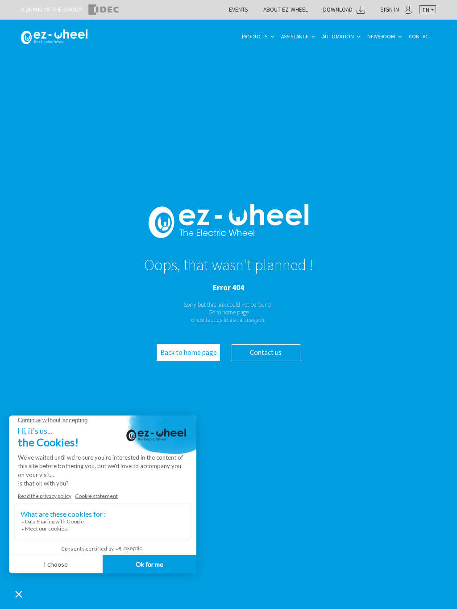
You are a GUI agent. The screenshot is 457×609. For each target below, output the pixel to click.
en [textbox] (426, 10)
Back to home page (188, 352)
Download (338, 9)
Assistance (294, 36)
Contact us (266, 352)
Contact (420, 36)
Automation (338, 36)
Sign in (389, 9)
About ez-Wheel (285, 9)
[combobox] (428, 9)
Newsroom (381, 36)
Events (238, 9)
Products (254, 36)
